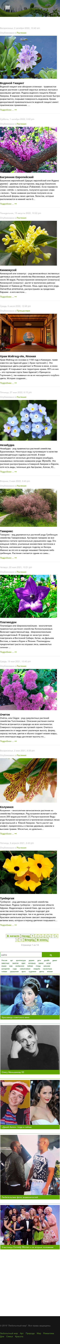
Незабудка (7, 445)
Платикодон (8, 622)
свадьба (36, 969)
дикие (54, 960)
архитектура (21, 960)
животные (5, 963)
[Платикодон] (28, 596)
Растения (21, 32)
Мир (39, 1333)
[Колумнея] (28, 780)
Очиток (5, 714)
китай (48, 963)
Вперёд (29, 940)
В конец (42, 940)
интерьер (32, 963)
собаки (4, 971)
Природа (30, 1333)
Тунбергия (7, 898)
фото (24, 971)
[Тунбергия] (28, 872)
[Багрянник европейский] (28, 149)
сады (15, 969)
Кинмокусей (8, 270)
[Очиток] (28, 689)
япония (50, 971)
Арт (22, 1333)
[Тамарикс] (28, 507)
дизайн (46, 960)
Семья (9, 1336)
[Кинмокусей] (28, 242)
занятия (15, 963)
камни (41, 963)
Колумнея (7, 807)
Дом (2, 1336)
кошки (4, 966)
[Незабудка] (28, 419)
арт (11, 960)
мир (10, 966)
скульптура (47, 969)
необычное (20, 966)
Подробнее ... (7, 109)
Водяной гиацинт (12, 83)
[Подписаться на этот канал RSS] (57, 23)
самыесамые (25, 969)
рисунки (47, 966)
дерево (31, 960)
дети (39, 960)
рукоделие (6, 969)
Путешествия (23, 310)
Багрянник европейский (17, 177)
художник (32, 971)
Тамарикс (6, 531)
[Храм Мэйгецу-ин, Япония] (28, 332)
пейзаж (30, 966)
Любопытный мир (9, 1333)
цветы (41, 971)
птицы (38, 966)
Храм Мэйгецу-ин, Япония (18, 356)
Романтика (48, 1333)
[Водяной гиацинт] (28, 56)
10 (21, 939)
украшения (14, 971)
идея (23, 963)
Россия (4, 960)
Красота (19, 1336)
